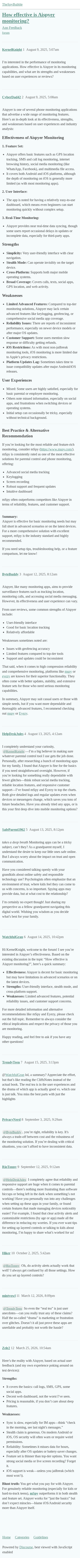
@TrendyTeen (12, 1308)
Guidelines (40, 1537)
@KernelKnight (13, 751)
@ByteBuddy (12, 1132)
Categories (22, 1537)
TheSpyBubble (12, 4)
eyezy (6, 676)
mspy (68, 671)
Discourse (26, 1547)
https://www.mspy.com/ (56, 449)
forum (6, 32)
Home (6, 1537)
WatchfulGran (14, 1075)
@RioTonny (11, 1265)
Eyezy (23, 713)
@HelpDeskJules (14, 1179)
